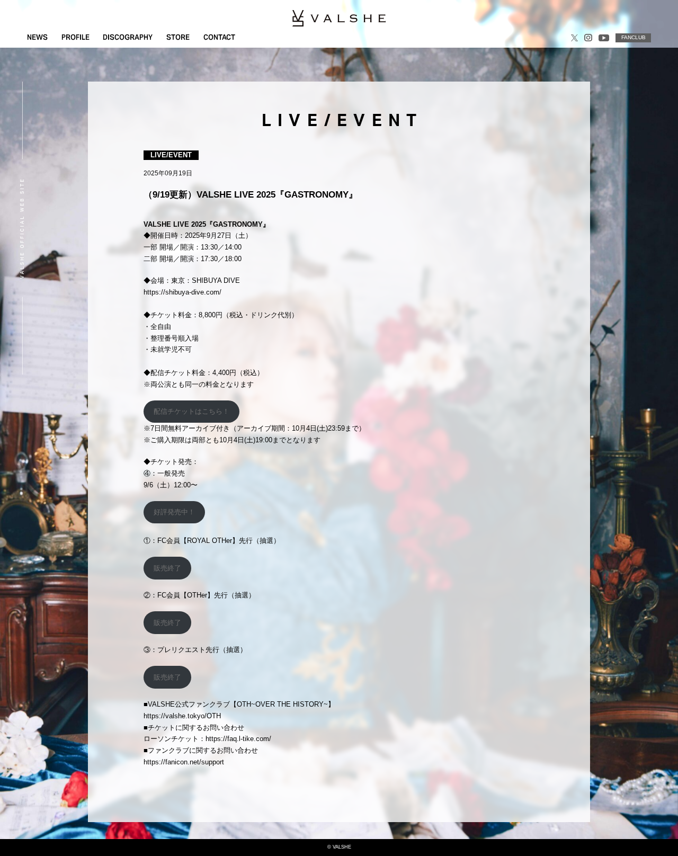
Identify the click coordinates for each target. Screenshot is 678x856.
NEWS (37, 37)
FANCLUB (633, 37)
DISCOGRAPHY (128, 37)
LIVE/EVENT (171, 155)
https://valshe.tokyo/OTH (182, 716)
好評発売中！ (174, 512)
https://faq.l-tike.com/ (238, 739)
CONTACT (219, 37)
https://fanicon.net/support (184, 762)
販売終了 (167, 568)
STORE (178, 37)
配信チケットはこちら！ (191, 411)
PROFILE (75, 37)
